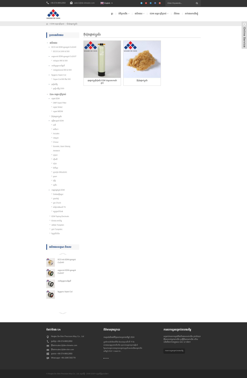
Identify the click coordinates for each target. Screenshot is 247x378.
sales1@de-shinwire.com (84, 3)
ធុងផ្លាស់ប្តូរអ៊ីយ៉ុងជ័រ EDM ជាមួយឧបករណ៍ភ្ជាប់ (102, 81)
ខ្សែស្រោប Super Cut (65, 292)
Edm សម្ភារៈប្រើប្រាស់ (57, 24)
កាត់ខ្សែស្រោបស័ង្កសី (64, 281)
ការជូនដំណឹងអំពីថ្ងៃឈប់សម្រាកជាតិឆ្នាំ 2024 (118, 337)
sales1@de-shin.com (65, 349)
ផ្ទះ (47, 24)
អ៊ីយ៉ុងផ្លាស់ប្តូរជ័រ (72, 24)
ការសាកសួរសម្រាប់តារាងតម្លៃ (174, 351)
